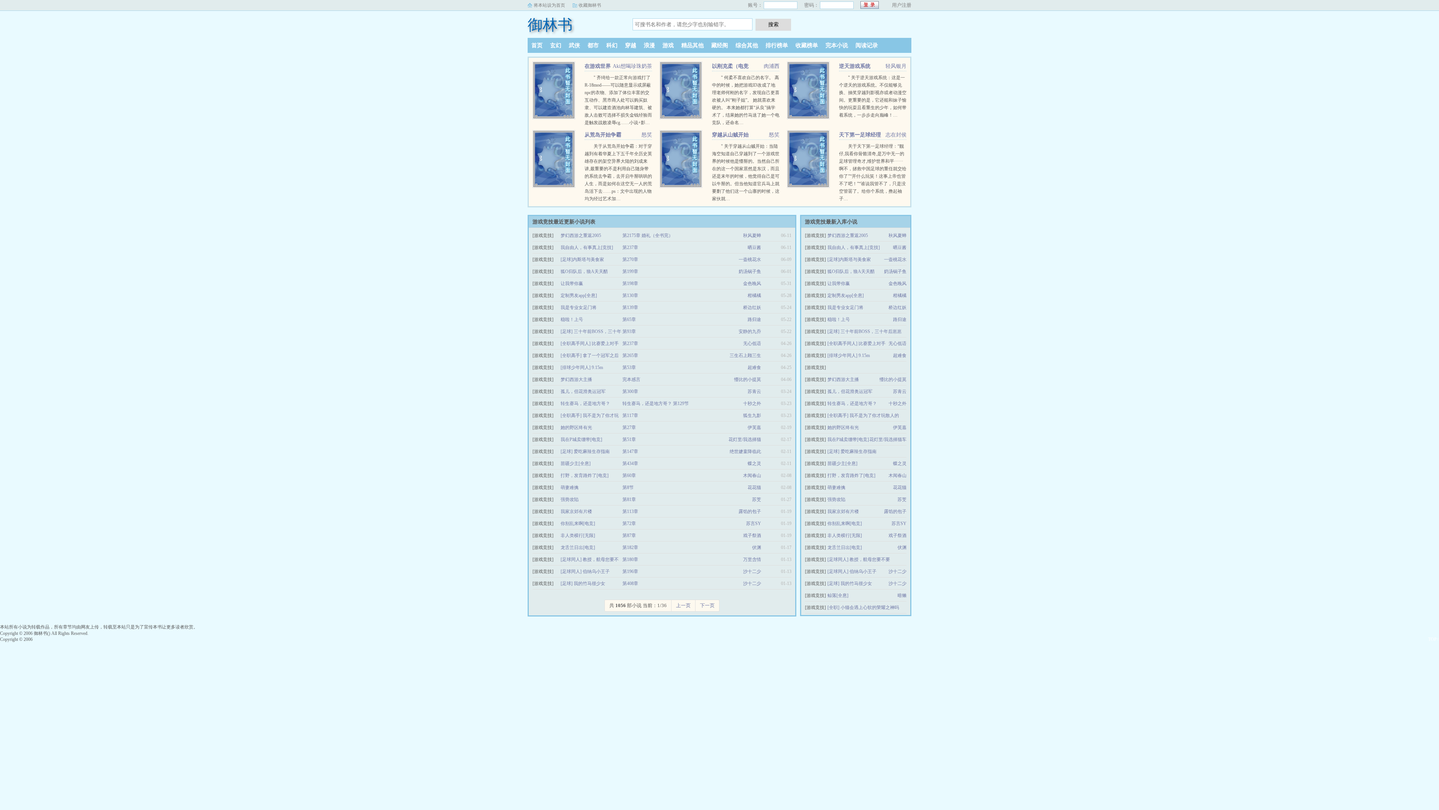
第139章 (630, 307)
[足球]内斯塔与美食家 (582, 259)
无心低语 (752, 343)
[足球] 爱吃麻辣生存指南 (585, 451)
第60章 (629, 475)
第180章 (630, 559)
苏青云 (754, 391)
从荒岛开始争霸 (603, 135)
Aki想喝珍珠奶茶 (632, 66)
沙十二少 (752, 571)
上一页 (683, 605)
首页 (537, 45)
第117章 (630, 415)
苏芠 (756, 499)
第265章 (630, 355)
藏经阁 (719, 45)
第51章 (629, 439)
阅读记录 (867, 45)
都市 (593, 45)
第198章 (630, 283)
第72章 (629, 523)
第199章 (630, 271)
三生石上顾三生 (745, 355)
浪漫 (649, 45)
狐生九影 (752, 415)
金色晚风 (752, 283)
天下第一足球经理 (860, 135)
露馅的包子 (750, 511)
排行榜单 (777, 45)
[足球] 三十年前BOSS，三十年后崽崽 (864, 331)
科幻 (612, 45)
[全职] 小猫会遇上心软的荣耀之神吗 (863, 607)
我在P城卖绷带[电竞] (581, 439)
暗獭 (902, 595)
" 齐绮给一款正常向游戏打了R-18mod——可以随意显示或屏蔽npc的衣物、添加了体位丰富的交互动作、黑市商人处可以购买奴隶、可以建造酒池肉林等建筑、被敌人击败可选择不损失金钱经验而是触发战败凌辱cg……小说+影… (618, 100)
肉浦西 (771, 66)
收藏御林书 (590, 5)
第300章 (630, 391)
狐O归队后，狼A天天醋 (584, 271)
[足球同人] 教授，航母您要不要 (858, 559)
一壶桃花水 (750, 259)
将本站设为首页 (549, 5)
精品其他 (692, 45)
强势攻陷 (570, 499)
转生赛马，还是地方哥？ (585, 403)
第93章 (629, 331)
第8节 (628, 487)
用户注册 (901, 5)
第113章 (630, 511)
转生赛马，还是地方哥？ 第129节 (655, 403)
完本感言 (631, 379)
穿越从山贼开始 (730, 135)
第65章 (629, 319)
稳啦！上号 (572, 319)
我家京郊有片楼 (576, 511)
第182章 (630, 547)
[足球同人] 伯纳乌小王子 (585, 571)
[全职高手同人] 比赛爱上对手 (590, 343)
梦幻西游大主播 (576, 379)
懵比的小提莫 (747, 379)
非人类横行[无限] (578, 535)
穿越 (630, 45)
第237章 (630, 247)
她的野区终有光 (576, 427)
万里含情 (752, 559)
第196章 (630, 571)
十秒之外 (752, 403)
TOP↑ (1433, 639)
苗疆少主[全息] (576, 463)
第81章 (629, 499)
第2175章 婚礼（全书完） (647, 235)
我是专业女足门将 (579, 307)
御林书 (550, 24)
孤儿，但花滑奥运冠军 (583, 391)
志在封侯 (896, 135)
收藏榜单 (807, 45)
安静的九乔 (750, 331)
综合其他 (747, 45)
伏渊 (756, 547)
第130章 (630, 295)
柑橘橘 (754, 295)
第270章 (630, 259)
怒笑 (647, 135)
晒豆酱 (754, 247)
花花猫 (754, 487)
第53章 (629, 367)
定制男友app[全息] (579, 295)
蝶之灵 (754, 463)
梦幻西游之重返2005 (581, 235)
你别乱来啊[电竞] (578, 523)
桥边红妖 (752, 307)
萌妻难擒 (570, 487)
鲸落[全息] (837, 595)
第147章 (630, 451)
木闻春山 (752, 475)
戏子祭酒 (752, 535)
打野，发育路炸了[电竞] (585, 475)
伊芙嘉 (754, 427)
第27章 (629, 427)
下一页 (707, 605)
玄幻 (555, 45)
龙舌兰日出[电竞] (578, 547)
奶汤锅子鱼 (750, 271)
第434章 (630, 463)
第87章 (629, 535)
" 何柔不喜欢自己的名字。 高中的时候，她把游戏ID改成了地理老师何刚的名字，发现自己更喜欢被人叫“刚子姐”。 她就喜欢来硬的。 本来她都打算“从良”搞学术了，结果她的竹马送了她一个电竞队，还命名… (745, 100)
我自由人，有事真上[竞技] (587, 247)
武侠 (574, 45)
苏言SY (753, 523)
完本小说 (837, 45)
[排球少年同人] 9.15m (582, 367)
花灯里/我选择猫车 (887, 439)
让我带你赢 (572, 283)
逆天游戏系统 (855, 66)
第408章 (630, 583)
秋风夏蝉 (752, 235)
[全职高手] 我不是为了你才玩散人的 (863, 415)
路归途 (754, 319)
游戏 (668, 45)
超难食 (754, 367)
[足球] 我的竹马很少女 (583, 583)
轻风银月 (896, 66)
